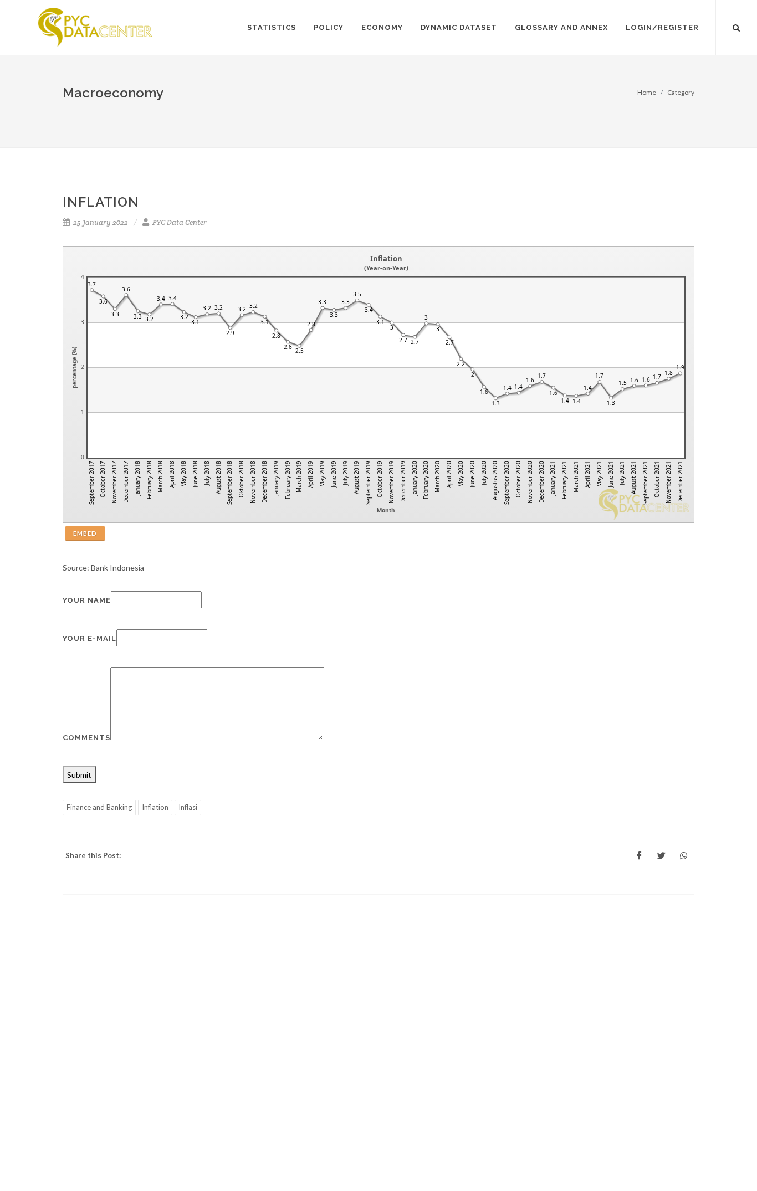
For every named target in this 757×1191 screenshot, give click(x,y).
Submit (79, 774)
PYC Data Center (179, 222)
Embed (85, 533)
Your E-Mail (89, 638)
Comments (86, 737)
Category (680, 92)
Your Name (87, 600)
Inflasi (187, 807)
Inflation (155, 807)
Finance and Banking (99, 807)
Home (646, 92)
